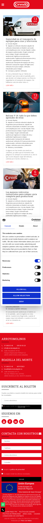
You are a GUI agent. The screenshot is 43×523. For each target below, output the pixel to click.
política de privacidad (17, 469)
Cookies (37, 514)
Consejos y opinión (14, 71)
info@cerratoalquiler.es (12, 348)
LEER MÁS (9, 85)
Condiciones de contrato (13, 516)
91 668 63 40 (8, 345)
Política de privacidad (12, 514)
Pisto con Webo (26, 521)
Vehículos (24, 71)
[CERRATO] (21, 4)
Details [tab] (21, 226)
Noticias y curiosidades (15, 147)
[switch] (38, 267)
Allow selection (21, 295)
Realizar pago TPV (10, 512)
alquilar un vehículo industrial (17, 46)
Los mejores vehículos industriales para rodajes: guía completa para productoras (21, 194)
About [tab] (35, 226)
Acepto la (14, 469)
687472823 (20, 366)
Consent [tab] (8, 226)
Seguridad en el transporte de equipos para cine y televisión (21, 40)
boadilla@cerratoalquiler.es (13, 369)
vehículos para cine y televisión (21, 145)
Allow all (21, 289)
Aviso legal (27, 514)
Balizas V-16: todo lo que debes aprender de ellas (21, 116)
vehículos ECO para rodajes (14, 67)
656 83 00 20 (21, 345)
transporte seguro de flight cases (23, 65)
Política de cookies (27, 512)
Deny (21, 301)
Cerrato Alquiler (12, 44)
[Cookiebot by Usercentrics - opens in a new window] (31, 220)
